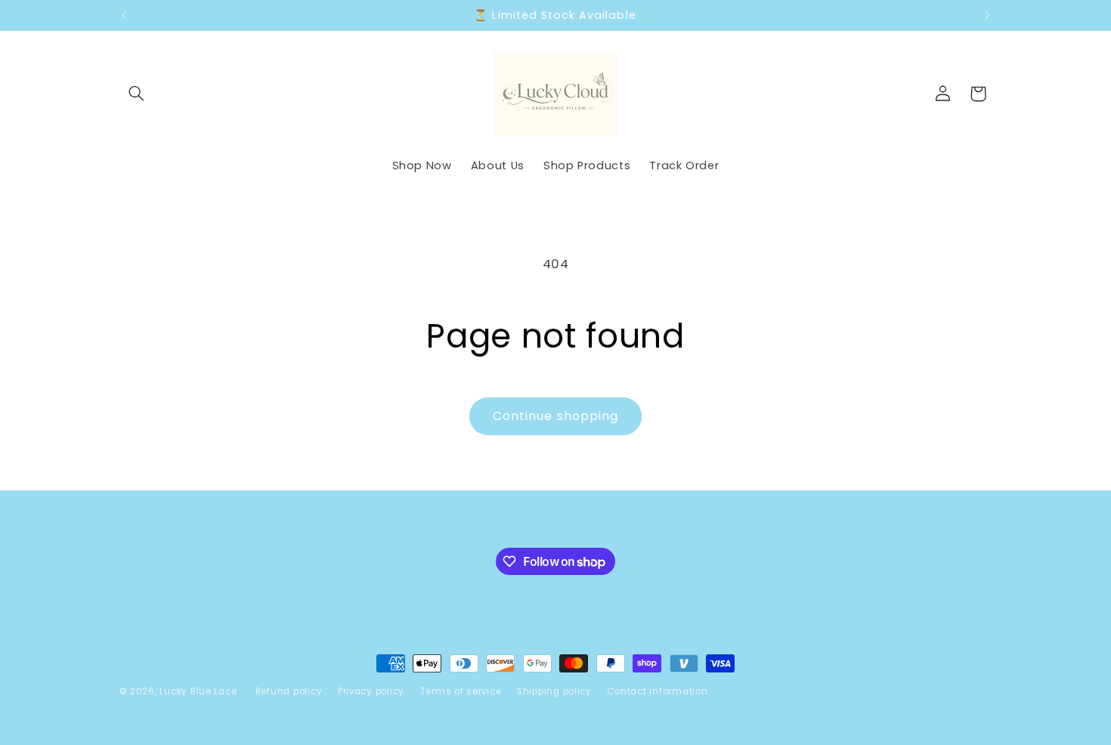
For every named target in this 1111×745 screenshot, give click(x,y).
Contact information (657, 691)
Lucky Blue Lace (198, 691)
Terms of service (461, 691)
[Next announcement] (987, 15)
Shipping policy (554, 691)
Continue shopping (555, 416)
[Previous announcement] (124, 15)
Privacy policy (371, 691)
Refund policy (289, 691)
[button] (136, 93)
